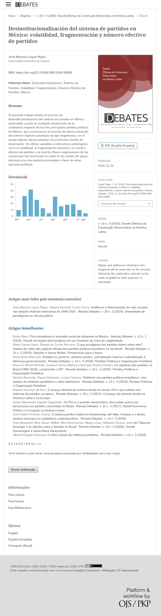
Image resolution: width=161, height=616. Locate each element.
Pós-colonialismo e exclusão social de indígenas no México (69, 336)
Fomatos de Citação (113, 203)
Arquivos (25, 15)
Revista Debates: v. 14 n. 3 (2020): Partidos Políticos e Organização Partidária (100, 361)
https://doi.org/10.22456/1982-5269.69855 (44, 72)
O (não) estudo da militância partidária (73, 434)
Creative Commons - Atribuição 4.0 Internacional (106, 570)
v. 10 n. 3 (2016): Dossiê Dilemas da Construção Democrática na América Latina (85, 15)
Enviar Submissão (23, 469)
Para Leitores (16, 494)
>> (39, 444)
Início (11, 15)
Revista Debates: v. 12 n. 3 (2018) (103, 418)
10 (32, 444)
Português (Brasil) (20, 545)
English (13, 533)
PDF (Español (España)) (119, 145)
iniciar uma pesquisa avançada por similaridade (66, 453)
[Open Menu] (8, 4)
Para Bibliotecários (19, 507)
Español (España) (20, 539)
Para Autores (16, 501)
